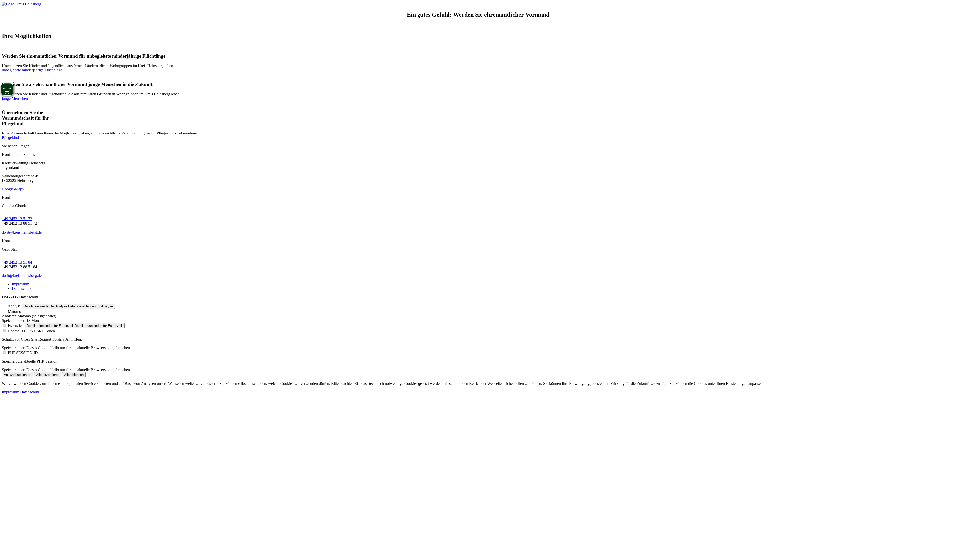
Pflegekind (10, 137)
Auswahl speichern (17, 375)
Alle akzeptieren (47, 375)
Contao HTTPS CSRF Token (31, 331)
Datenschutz (21, 288)
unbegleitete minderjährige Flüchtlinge (32, 70)
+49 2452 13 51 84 (17, 262)
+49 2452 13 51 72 (17, 219)
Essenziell (16, 325)
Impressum (20, 284)
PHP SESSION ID (23, 353)
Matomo (14, 311)
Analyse (14, 306)
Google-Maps (13, 189)
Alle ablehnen (74, 375)
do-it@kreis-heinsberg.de (22, 232)
